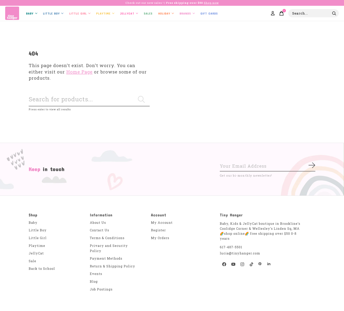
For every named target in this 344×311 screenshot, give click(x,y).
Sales (148, 13)
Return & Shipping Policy (112, 266)
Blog (94, 281)
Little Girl (38, 238)
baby (29, 13)
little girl (78, 13)
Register (158, 230)
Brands (185, 13)
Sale (32, 261)
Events (96, 274)
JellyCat (127, 13)
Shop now (211, 3)
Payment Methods (106, 258)
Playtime (103, 13)
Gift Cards (209, 13)
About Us (98, 222)
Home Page (79, 72)
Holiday (164, 13)
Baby (33, 222)
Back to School (42, 268)
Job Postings (101, 289)
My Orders (160, 238)
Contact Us (99, 230)
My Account (162, 222)
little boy (51, 13)
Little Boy (38, 230)
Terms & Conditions (107, 238)
